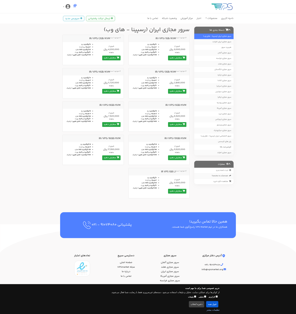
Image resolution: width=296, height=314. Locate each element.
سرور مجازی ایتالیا (224, 97)
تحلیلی (201, 297)
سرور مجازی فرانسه (223, 58)
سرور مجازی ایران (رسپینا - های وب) (217, 36)
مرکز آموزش (187, 18)
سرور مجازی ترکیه (224, 75)
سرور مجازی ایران (170, 271)
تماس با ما (152, 18)
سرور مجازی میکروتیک (222, 130)
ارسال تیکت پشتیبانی (99, 18)
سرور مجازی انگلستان (222, 69)
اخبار (199, 18)
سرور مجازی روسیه (224, 102)
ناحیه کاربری (227, 18)
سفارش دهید (176, 58)
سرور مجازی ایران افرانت (221, 41)
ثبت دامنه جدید (222, 170)
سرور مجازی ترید (224, 113)
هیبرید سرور (226, 47)
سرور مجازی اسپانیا (224, 86)
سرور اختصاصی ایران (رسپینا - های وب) (216, 136)
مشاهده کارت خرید (221, 181)
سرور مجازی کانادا (224, 80)
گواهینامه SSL (225, 147)
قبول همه (212, 304)
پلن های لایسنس (224, 141)
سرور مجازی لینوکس (223, 119)
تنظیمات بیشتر (213, 310)
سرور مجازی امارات (224, 152)
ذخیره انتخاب (196, 304)
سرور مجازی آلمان (224, 52)
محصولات (212, 18)
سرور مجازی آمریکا (224, 108)
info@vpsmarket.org (212, 269)
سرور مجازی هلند (224, 64)
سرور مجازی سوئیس (223, 91)
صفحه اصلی (126, 262)
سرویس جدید (72, 18)
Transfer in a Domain (220, 175)
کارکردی (212, 297)
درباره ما (126, 271)
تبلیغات (191, 297)
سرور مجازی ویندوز (224, 125)
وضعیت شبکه (169, 18)
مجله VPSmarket (126, 267)
